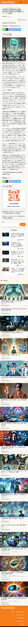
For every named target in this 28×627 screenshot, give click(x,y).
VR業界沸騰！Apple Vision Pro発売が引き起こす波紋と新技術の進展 (13, 549)
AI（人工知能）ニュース (6, 334)
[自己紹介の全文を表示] (20, 206)
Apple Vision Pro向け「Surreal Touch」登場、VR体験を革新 (14, 424)
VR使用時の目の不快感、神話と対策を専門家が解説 (14, 377)
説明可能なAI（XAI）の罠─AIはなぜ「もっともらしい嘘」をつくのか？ (17, 253)
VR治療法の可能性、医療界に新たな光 (10, 355)
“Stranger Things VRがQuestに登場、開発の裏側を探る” (13, 526)
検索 (3, 222)
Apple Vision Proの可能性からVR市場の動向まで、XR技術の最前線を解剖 (13, 573)
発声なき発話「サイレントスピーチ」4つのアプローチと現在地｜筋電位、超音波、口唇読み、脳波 (17, 261)
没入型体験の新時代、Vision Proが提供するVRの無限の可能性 (13, 599)
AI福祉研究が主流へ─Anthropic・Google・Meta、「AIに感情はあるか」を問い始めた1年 (17, 244)
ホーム (3, 8)
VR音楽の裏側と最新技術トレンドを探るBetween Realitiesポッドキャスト (13, 448)
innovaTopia (23, 19)
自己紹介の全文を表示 (13, 206)
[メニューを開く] (26, 2)
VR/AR (7, 8)
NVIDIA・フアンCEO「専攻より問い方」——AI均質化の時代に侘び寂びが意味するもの (18, 270)
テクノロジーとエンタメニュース (7, 576)
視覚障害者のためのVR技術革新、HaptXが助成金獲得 (13, 400)
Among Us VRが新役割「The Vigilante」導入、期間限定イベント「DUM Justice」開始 (14, 471)
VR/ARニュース (13, 8)
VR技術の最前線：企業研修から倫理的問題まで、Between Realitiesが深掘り (13, 301)
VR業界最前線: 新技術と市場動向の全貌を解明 (12, 518)
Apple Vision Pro (4, 602)
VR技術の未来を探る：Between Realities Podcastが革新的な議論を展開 (14, 309)
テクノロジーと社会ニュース (14, 551)
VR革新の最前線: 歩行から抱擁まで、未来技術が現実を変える (13, 495)
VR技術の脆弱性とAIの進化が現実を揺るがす (12, 332)
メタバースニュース (6, 577)
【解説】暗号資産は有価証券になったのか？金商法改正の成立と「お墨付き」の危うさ (17, 235)
